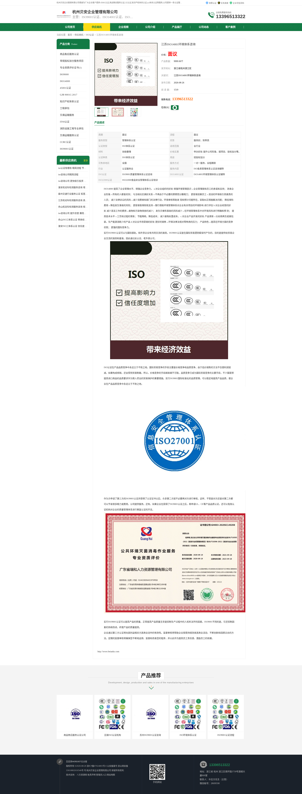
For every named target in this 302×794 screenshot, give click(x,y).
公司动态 (204, 27)
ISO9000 (64, 74)
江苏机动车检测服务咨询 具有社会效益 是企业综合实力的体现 (73, 200)
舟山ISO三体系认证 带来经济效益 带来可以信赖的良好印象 (73, 220)
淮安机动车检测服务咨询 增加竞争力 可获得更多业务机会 (73, 187)
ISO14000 (65, 81)
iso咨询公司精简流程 (68, 174)
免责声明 (91, 775)
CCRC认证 (65, 142)
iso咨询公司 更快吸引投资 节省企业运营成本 (73, 181)
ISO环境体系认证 (150, 735)
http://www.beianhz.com (108, 651)
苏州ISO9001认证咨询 (112, 735)
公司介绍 (150, 27)
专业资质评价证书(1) (71, 67)
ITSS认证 (64, 122)
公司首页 (70, 27)
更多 (86, 160)
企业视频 (123, 27)
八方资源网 (82, 775)
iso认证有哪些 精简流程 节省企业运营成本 (73, 168)
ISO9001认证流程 (188, 735)
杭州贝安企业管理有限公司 (99, 770)
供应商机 (97, 27)
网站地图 (111, 775)
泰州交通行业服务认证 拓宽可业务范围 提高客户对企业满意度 (73, 194)
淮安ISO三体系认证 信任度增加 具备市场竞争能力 (73, 226)
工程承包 (64, 108)
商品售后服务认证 (69, 54)
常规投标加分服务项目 (72, 61)
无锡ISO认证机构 (74, 735)
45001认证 (65, 88)
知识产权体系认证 (69, 101)
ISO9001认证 (66, 149)
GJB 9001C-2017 (68, 94)
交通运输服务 (67, 115)
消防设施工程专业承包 (72, 128)
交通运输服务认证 (69, 135)
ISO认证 (90, 35)
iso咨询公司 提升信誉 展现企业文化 (73, 213)
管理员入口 (101, 775)
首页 (70, 35)
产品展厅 (177, 27)
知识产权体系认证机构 (226, 735)
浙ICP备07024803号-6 (97, 766)
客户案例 (230, 27)
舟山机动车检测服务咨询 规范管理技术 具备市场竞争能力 (73, 207)
